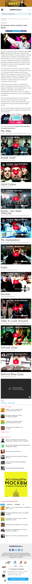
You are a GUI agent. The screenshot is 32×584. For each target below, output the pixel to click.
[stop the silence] (4, 571)
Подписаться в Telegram (18, 579)
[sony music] (20, 562)
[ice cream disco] (25, 562)
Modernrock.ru (16, 10)
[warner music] (15, 562)
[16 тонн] (8, 562)
